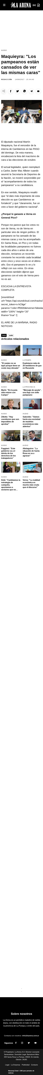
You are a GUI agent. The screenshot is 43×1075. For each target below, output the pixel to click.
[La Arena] (21, 5)
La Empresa (15, 1065)
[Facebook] (16, 1043)
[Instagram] (22, 1043)
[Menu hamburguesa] (4, 5)
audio (11, 335)
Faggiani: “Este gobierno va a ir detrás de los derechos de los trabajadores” (8, 453)
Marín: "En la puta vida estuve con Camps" (9, 392)
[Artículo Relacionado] (10, 350)
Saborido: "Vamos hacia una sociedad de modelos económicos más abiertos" (31, 421)
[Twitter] (28, 1043)
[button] (10, 91)
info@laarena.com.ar (30, 1036)
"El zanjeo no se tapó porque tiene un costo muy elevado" (10, 365)
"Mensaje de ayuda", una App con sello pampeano (32, 392)
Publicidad (26, 1065)
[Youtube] (35, 1043)
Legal (7, 1065)
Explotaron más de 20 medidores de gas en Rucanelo (32, 365)
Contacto (34, 1065)
